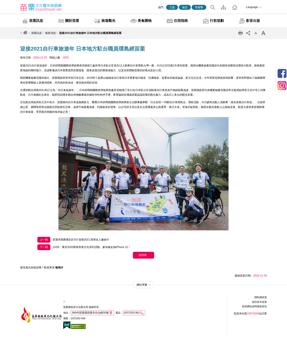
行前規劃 (217, 20)
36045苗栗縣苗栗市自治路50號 (90, 312)
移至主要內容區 (9, 2)
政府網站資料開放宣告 (254, 306)
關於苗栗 (72, 20)
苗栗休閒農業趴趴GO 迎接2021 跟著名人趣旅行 (74, 239)
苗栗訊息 (36, 20)
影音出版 (253, 20)
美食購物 (145, 20)
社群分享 (248, 33)
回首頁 (234, 7)
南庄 (185, 7)
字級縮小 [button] (255, 33)
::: (156, 7)
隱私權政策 (260, 297)
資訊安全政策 (259, 301)
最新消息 (50, 33)
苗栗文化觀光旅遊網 (41, 7)
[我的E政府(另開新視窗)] (66, 328)
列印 (240, 33)
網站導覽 (223, 7)
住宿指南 (181, 20)
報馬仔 (59, 267)
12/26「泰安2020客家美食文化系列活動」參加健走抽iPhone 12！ (85, 247)
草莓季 (199, 7)
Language (252, 7)
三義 (172, 7)
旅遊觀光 (108, 20)
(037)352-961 (132, 312)
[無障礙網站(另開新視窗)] (78, 328)
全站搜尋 (212, 7)
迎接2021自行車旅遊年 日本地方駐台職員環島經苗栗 (90, 33)
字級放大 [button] (263, 33)
